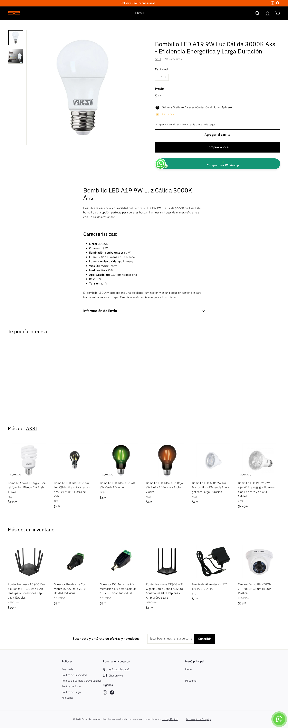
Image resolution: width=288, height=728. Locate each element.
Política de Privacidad (74, 675)
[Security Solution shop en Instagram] (105, 692)
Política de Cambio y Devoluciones (81, 681)
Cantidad (161, 69)
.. (152, 13)
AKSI (158, 59)
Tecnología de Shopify (198, 719)
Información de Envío (100, 311)
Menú (139, 13)
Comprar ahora (217, 147)
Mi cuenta (67, 698)
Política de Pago (71, 692)
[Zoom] (84, 87)
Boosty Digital (170, 719)
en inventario (40, 529)
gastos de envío (168, 125)
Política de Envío (71, 686)
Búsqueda (67, 669)
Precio (159, 89)
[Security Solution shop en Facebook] (112, 692)
